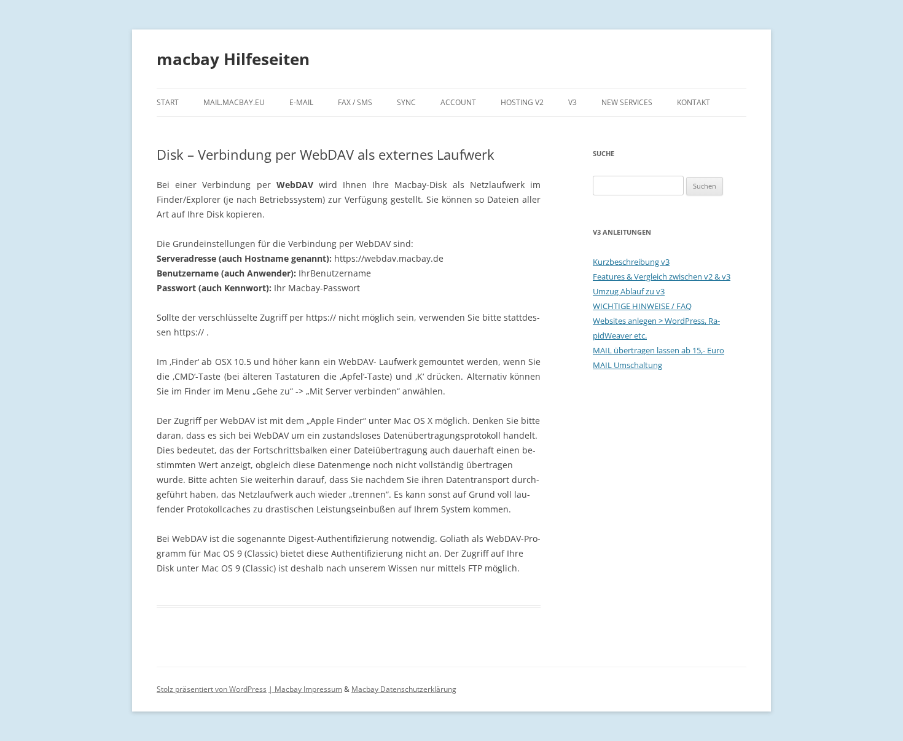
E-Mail (301, 102)
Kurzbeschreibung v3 (631, 261)
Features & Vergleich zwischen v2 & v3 (661, 276)
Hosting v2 (522, 102)
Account (458, 102)
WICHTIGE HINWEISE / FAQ (642, 306)
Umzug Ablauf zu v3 (629, 291)
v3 (572, 102)
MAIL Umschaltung (627, 364)
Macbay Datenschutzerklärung (403, 689)
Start (168, 102)
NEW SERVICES (626, 102)
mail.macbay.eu (234, 102)
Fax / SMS (355, 102)
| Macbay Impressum (305, 689)
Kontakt (693, 102)
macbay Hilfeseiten (233, 59)
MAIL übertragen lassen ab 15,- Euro (658, 350)
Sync (406, 102)
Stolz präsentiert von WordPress (212, 689)
